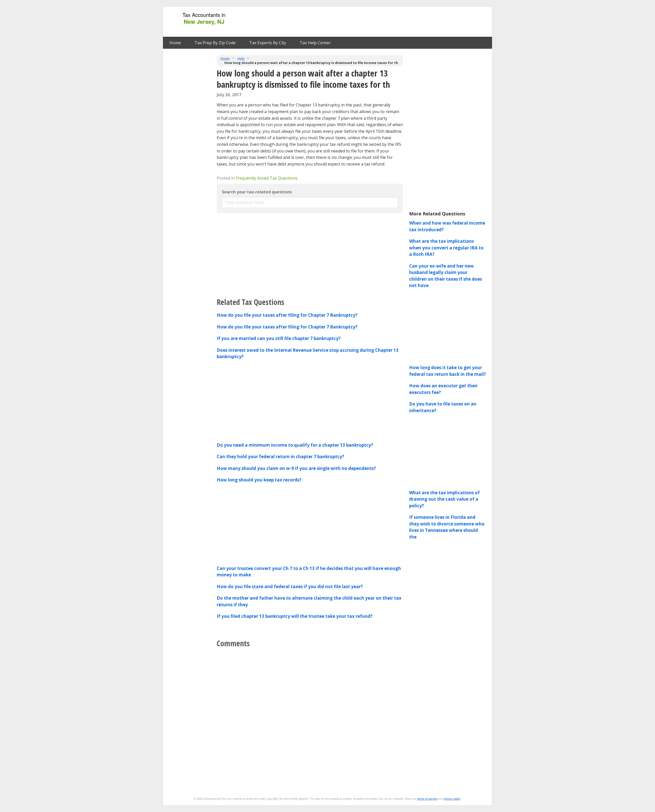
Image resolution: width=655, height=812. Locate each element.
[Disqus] (310, 714)
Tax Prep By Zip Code (215, 43)
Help (241, 58)
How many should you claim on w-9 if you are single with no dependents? (296, 468)
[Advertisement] (396, 22)
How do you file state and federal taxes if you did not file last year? (290, 586)
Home (175, 43)
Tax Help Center (315, 43)
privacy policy (452, 798)
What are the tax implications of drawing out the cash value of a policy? (444, 499)
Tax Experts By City (267, 43)
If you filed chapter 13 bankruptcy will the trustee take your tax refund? (295, 616)
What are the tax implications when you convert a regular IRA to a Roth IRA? (446, 247)
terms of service (427, 798)
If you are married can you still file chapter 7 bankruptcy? (279, 338)
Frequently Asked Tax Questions (267, 178)
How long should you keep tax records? (259, 480)
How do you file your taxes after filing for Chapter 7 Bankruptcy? (287, 315)
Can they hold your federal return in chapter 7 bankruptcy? (280, 456)
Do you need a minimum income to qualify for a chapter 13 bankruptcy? (295, 445)
